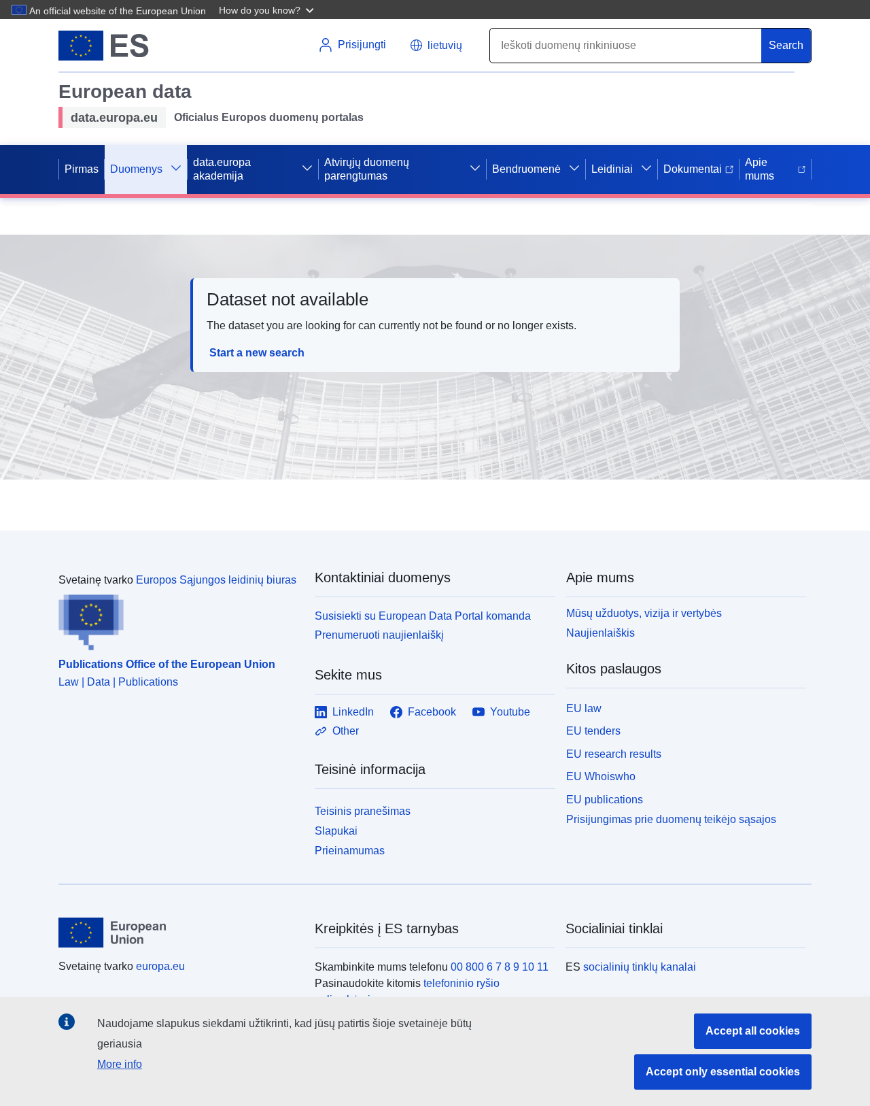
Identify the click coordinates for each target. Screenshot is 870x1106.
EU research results (613, 754)
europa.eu (160, 966)
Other (345, 731)
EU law (584, 708)
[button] (268, 9)
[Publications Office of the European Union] (178, 619)
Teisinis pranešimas (363, 811)
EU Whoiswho (601, 776)
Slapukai (336, 831)
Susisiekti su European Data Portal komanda (423, 616)
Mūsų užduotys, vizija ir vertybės (644, 613)
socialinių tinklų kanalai (639, 967)
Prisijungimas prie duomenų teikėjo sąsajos (671, 819)
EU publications (604, 799)
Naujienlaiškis (600, 633)
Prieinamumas (350, 850)
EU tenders (593, 731)
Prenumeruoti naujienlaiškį (379, 635)
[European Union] (178, 933)
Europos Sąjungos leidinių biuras (216, 580)
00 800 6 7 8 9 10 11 (500, 967)
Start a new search (256, 352)
